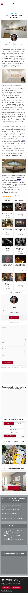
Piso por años (14, 427)
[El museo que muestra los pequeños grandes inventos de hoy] (7, 276)
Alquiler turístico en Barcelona (9, 513)
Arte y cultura (14, 13)
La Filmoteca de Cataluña (7, 247)
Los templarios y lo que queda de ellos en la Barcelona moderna (20, 266)
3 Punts (19, 179)
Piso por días (14, 432)
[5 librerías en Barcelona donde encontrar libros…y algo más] (7, 223)
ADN (7, 146)
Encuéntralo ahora (10, 436)
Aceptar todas (6, 587)
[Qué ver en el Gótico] (20, 207)
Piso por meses (14, 429)
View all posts (14, 317)
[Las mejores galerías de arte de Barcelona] (7, 207)
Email (4, 349)
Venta (19, 423)
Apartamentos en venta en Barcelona (11, 516)
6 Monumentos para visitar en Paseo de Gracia (7, 266)
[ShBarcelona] (14, 3)
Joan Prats (8, 131)
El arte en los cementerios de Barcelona (20, 248)
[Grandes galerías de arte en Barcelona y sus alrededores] (20, 223)
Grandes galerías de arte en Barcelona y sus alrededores (20, 229)
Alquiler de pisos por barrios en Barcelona (12, 518)
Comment (4, 327)
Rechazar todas (16, 587)
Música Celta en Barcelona (20, 282)
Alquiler (8, 423)
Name (4, 342)
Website (4, 355)
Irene (17, 43)
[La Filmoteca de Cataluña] (7, 241)
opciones (5, 584)
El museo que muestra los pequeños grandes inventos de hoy (7, 283)
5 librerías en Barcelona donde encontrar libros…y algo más (7, 230)
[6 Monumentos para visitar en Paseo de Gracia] (7, 259)
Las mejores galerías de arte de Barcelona (7, 212)
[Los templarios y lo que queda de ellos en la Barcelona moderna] (20, 259)
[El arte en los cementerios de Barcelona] (20, 241)
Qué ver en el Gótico (20, 212)
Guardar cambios (7, 590)
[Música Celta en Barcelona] (20, 276)
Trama (23, 140)
